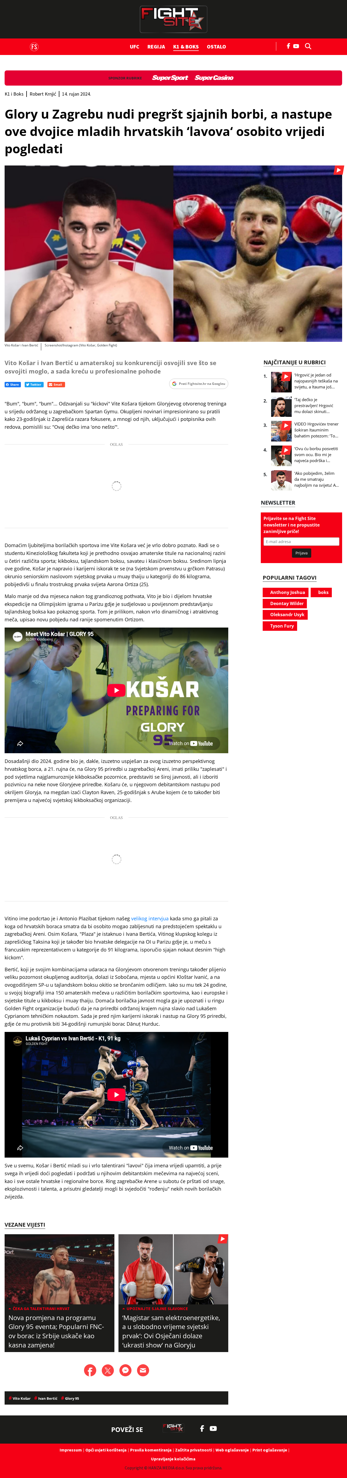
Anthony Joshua (287, 592)
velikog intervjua (150, 918)
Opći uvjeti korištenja (106, 1450)
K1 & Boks (186, 46)
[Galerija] (173, 253)
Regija (156, 46)
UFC (134, 46)
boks (323, 592)
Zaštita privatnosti (193, 1450)
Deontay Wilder (286, 603)
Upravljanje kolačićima (173, 1458)
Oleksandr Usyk (286, 615)
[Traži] (306, 46)
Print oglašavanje (269, 1450)
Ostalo (216, 46)
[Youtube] (297, 45)
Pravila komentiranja (151, 1450)
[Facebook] (288, 45)
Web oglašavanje (232, 1450)
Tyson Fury (281, 626)
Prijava (301, 553)
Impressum (71, 1450)
